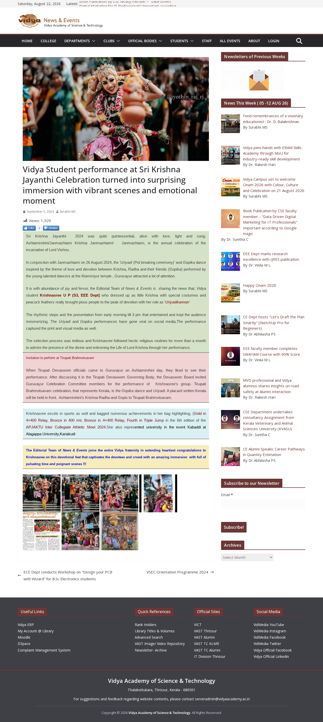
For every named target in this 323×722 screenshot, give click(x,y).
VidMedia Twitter (267, 643)
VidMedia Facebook (270, 637)
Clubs (109, 40)
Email (227, 494)
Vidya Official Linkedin (271, 656)
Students (179, 40)
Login (273, 40)
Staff (207, 40)
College (48, 40)
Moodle (24, 637)
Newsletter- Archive (151, 650)
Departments (77, 40)
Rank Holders (145, 624)
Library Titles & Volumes (155, 631)
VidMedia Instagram (270, 631)
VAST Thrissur (205, 631)
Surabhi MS (67, 211)
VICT (198, 624)
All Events (230, 40)
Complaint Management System (44, 650)
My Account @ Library (35, 631)
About (254, 40)
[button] (92, 40)
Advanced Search (149, 637)
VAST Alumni (204, 637)
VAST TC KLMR (206, 643)
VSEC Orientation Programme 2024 (177, 571)
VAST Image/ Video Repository (160, 643)
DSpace (24, 643)
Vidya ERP (26, 624)
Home (27, 40)
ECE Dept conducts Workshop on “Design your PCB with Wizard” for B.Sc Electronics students (67, 575)
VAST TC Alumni (207, 650)
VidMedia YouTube (269, 624)
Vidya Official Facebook (273, 650)
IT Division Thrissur (209, 656)
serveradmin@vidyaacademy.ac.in (222, 698)
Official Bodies (142, 40)
